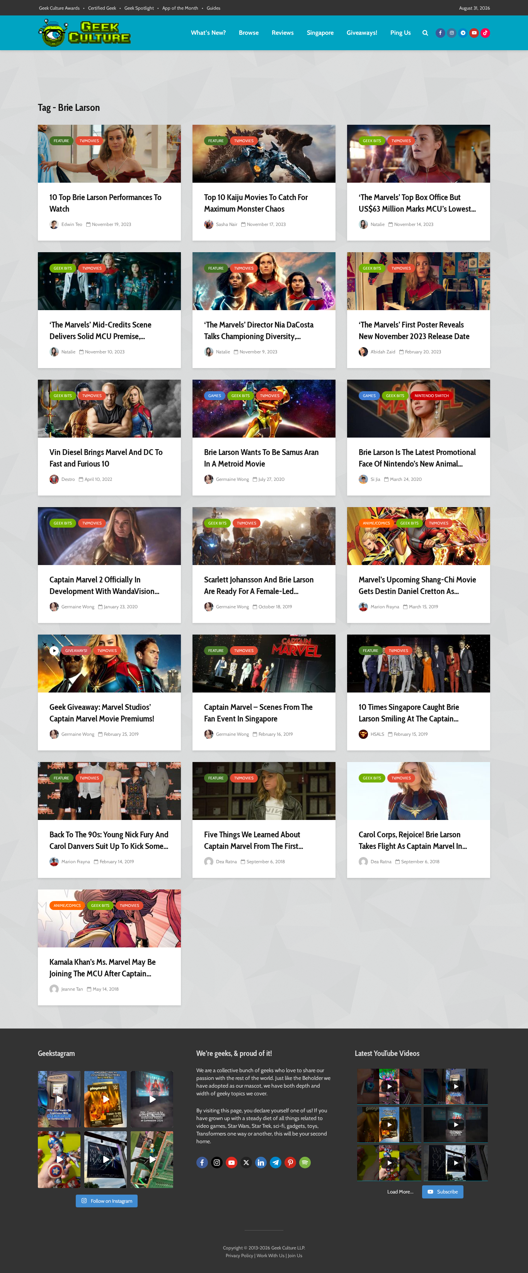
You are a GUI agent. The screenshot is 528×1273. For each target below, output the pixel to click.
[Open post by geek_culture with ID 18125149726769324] (105, 1099)
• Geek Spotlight (136, 8)
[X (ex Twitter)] (246, 1162)
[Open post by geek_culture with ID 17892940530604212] (152, 1159)
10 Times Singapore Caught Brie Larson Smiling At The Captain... (409, 713)
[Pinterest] (290, 1162)
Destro (67, 479)
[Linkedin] (261, 1162)
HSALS (377, 734)
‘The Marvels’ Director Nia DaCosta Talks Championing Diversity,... (258, 330)
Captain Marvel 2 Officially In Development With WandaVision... (104, 585)
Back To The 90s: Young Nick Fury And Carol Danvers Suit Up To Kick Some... (109, 840)
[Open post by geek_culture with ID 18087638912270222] (152, 1099)
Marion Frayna (384, 606)
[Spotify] (305, 1162)
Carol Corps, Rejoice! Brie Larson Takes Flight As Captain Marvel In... (413, 840)
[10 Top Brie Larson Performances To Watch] (109, 154)
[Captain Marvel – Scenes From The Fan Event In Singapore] (264, 664)
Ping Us (400, 32)
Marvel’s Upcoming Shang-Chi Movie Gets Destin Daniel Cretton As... (417, 585)
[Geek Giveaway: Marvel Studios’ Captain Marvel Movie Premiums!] (109, 664)
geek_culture (58, 1077)
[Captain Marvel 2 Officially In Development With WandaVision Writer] (109, 536)
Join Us (295, 1255)
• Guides (211, 8)
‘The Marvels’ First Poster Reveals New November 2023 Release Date (414, 330)
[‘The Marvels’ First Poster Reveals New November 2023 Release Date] (418, 281)
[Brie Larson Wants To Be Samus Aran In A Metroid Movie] (264, 409)
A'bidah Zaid (382, 352)
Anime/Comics (376, 523)
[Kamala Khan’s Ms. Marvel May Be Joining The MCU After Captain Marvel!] (109, 918)
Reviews (283, 32)
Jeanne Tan (71, 989)
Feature (61, 140)
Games (214, 395)
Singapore (320, 32)
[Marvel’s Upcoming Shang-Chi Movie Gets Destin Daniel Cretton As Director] (418, 536)
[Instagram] (217, 1162)
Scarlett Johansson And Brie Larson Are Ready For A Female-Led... (259, 585)
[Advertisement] (264, 79)
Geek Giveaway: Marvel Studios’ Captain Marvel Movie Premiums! (101, 713)
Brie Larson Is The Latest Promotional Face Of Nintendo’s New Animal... (417, 458)
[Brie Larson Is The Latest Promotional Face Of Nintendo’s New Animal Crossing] (418, 409)
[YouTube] (231, 1162)
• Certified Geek (99, 8)
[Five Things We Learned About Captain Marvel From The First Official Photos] (264, 791)
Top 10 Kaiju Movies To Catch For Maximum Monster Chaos (256, 203)
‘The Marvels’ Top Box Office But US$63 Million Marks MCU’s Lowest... (417, 203)
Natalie (377, 224)
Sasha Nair (226, 224)
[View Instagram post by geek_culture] (76, 1123)
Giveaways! (362, 32)
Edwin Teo (71, 224)
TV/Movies (89, 140)
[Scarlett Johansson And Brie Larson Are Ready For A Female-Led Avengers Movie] (264, 536)
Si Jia (375, 479)
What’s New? (208, 32)
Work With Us (270, 1255)
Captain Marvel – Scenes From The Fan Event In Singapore (258, 713)
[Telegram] (275, 1162)
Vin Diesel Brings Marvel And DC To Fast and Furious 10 (106, 458)
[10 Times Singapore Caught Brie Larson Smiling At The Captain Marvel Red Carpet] (418, 664)
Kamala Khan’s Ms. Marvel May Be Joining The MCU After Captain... (102, 968)
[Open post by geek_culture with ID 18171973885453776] (59, 1159)
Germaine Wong (232, 479)
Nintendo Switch (432, 395)
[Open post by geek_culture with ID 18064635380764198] (59, 1099)
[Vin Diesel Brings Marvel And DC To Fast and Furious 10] (109, 409)
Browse (249, 32)
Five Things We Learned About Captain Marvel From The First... (253, 840)
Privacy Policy (239, 1255)
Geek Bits (372, 140)
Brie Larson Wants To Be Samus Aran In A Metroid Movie (261, 458)
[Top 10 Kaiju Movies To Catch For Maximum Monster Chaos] (264, 154)
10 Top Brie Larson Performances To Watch (105, 203)
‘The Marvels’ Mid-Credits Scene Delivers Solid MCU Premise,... (100, 330)
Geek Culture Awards (59, 8)
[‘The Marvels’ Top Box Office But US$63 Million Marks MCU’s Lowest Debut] (418, 154)
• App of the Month (177, 8)
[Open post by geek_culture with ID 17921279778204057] (105, 1159)
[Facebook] (202, 1162)
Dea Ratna (226, 861)
